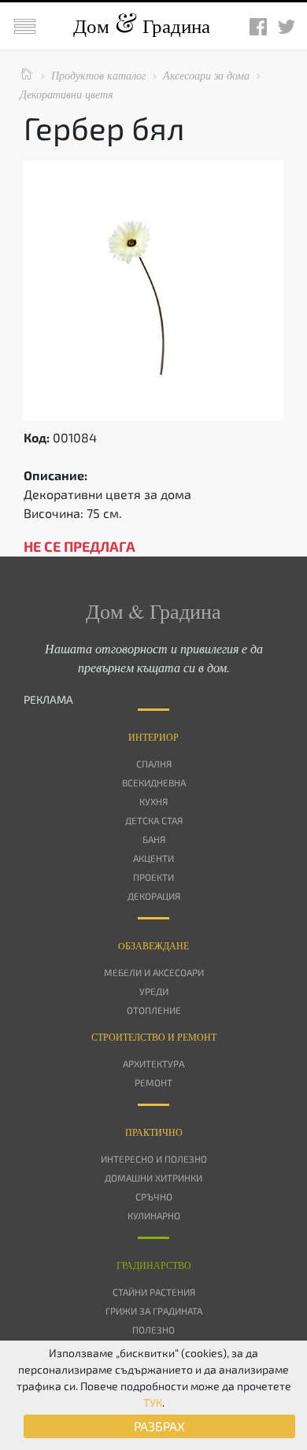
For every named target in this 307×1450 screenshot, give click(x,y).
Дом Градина (141, 26)
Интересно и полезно (154, 1158)
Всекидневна (154, 782)
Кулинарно (154, 1215)
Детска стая (154, 820)
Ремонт (153, 1082)
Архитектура (153, 1063)
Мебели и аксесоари (154, 972)
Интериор (153, 737)
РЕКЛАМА (48, 699)
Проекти (153, 876)
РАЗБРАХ (159, 1426)
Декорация (154, 895)
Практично (154, 1132)
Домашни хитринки (153, 1177)
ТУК (152, 1402)
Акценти (153, 858)
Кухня (153, 801)
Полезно (153, 1329)
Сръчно (153, 1196)
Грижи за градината (153, 1310)
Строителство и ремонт (153, 1036)
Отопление (154, 1009)
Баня (153, 839)
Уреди (153, 991)
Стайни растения (154, 1291)
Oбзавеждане (153, 945)
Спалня (154, 763)
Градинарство (154, 1265)
